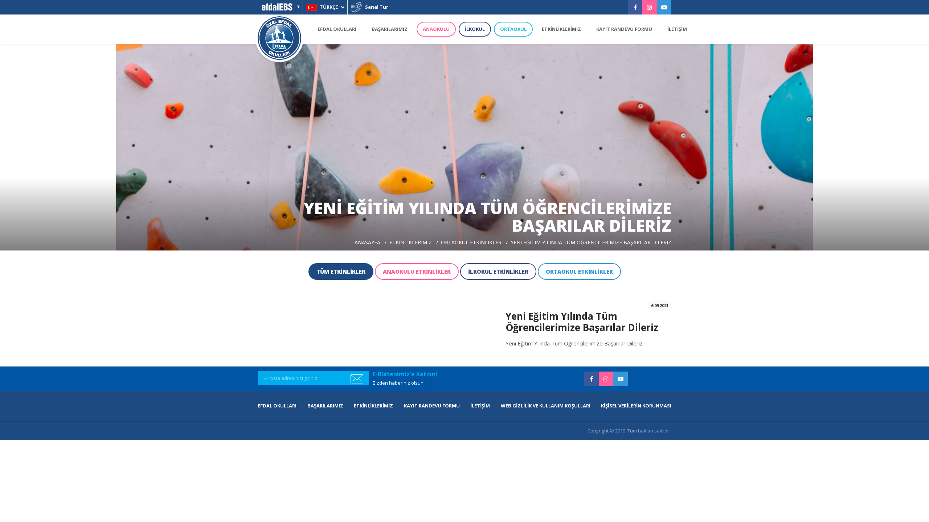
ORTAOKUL (513, 29)
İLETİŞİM (677, 29)
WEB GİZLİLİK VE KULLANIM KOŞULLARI (545, 405)
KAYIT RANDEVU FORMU (624, 29)
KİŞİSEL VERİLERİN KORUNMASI (636, 405)
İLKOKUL (475, 29)
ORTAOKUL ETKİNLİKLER (579, 271)
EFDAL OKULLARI (337, 29)
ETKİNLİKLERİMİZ (561, 29)
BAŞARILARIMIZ (390, 29)
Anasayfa (367, 242)
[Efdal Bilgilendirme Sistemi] (280, 7)
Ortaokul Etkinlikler (471, 242)
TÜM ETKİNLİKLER (340, 271)
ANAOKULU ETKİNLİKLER (417, 271)
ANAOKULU (436, 29)
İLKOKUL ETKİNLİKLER (498, 271)
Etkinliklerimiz (410, 242)
